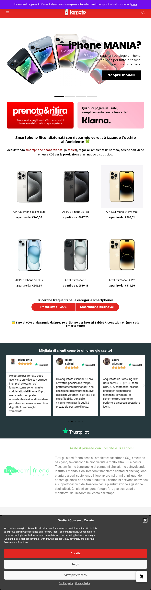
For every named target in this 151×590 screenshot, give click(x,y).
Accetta (75, 553)
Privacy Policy (82, 583)
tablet (71, 150)
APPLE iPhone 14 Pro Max (122, 211)
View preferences (75, 575)
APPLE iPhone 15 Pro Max (29, 211)
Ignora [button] (133, 4)
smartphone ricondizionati (44, 150)
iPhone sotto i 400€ (53, 307)
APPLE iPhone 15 (75, 280)
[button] (145, 520)
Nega (75, 564)
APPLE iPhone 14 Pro (122, 280)
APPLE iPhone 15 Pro (75, 211)
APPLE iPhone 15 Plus (29, 280)
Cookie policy (66, 583)
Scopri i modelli (121, 75)
